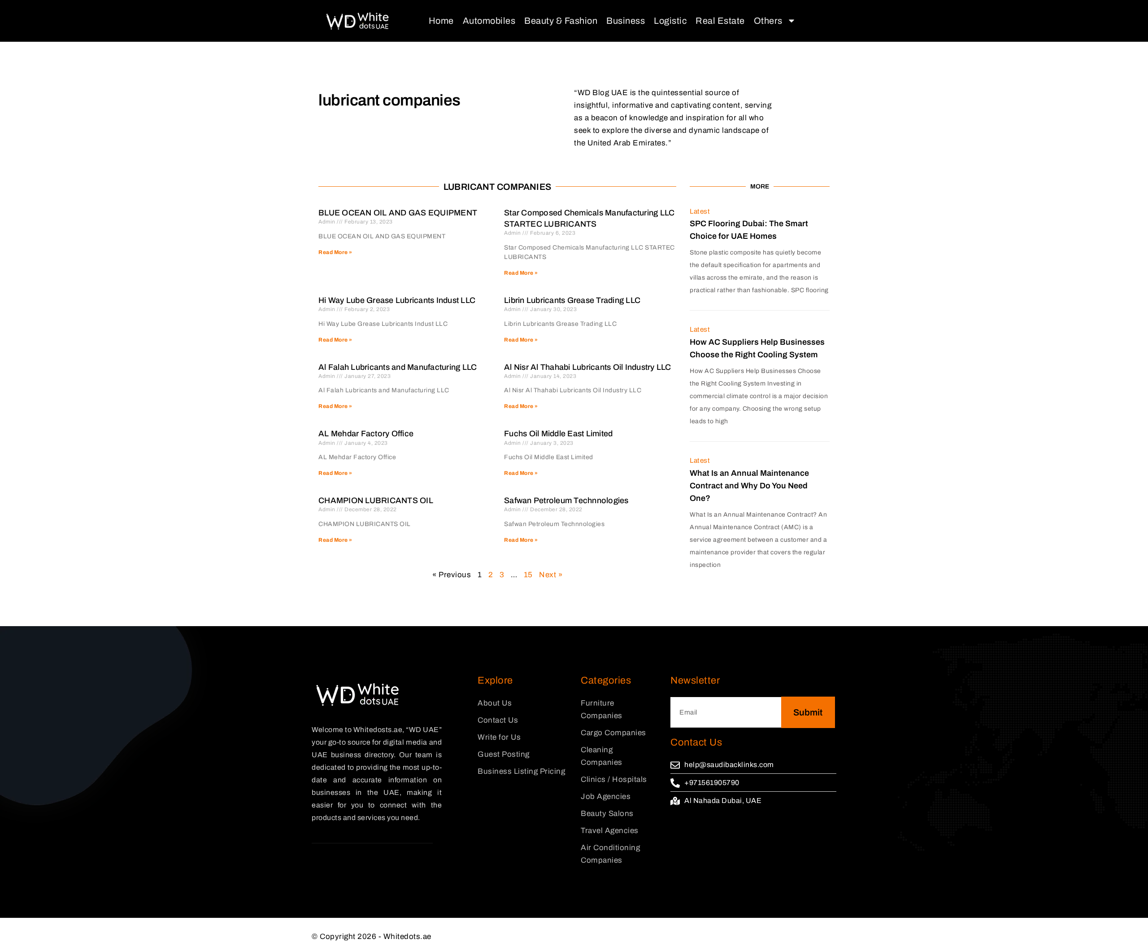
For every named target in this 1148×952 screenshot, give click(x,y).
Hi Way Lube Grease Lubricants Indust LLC (396, 300)
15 (528, 574)
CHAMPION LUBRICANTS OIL (375, 500)
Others (768, 21)
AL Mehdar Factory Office (365, 433)
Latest (700, 211)
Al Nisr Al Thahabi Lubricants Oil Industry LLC (587, 367)
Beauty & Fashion (560, 21)
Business (625, 21)
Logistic (670, 21)
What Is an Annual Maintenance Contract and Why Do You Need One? (749, 486)
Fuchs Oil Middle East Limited (558, 433)
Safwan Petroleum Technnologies (566, 500)
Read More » (335, 252)
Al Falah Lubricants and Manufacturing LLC (397, 367)
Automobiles (489, 21)
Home (441, 21)
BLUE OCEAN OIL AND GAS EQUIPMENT (397, 212)
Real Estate (720, 21)
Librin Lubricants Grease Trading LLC (572, 300)
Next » (550, 574)
